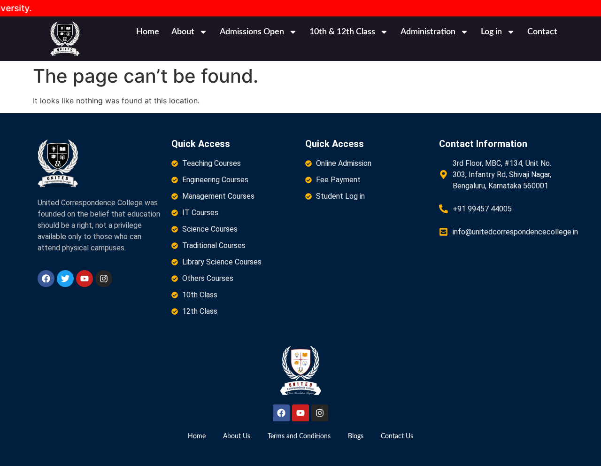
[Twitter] (65, 278)
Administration (428, 32)
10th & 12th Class (342, 32)
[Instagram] (103, 278)
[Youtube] (84, 278)
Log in (491, 32)
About (182, 32)
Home (147, 32)
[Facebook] (46, 278)
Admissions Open (252, 32)
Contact (542, 32)
